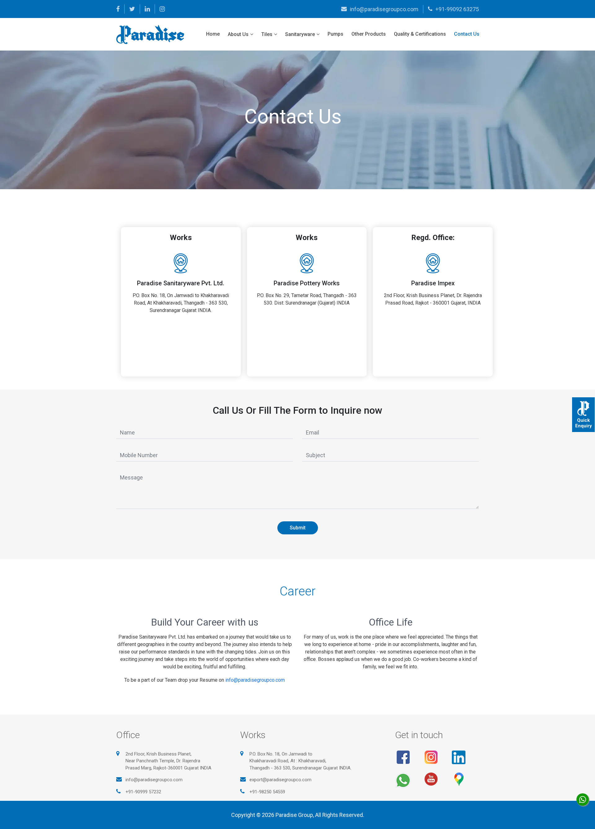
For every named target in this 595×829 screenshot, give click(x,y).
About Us (238, 34)
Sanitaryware (300, 34)
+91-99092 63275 (457, 9)
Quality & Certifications (420, 34)
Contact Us (466, 34)
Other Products (368, 34)
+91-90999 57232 (143, 792)
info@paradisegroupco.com (384, 9)
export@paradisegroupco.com (280, 779)
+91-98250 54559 (267, 792)
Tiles (266, 34)
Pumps (335, 34)
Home (213, 34)
